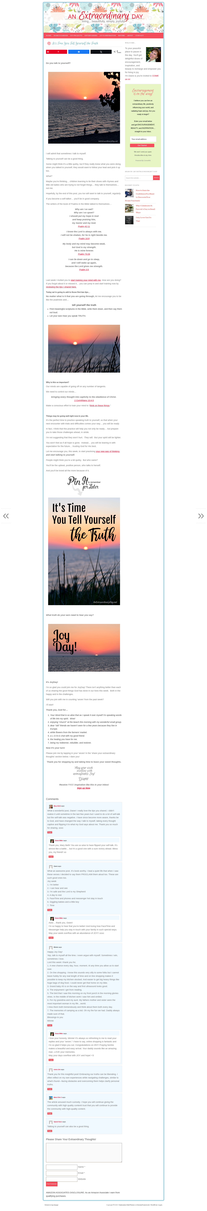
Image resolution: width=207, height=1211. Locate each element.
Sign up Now (83, 788)
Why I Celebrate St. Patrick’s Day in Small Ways (145, 209)
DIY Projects (75, 36)
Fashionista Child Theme (127, 1205)
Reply (50, 832)
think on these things (99, 405)
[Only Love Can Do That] (129, 220)
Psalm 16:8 (84, 238)
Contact (139, 35)
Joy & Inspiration (107, 36)
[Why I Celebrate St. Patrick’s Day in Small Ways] (129, 208)
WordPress (153, 1205)
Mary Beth (57, 806)
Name (81, 1167)
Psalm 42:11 (84, 226)
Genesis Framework (143, 1205)
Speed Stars (58, 1122)
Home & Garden (60, 36)
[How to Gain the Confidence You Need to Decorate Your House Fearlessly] (129, 193)
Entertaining (90, 36)
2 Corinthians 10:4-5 (84, 400)
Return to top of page (51, 1205)
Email (80, 1173)
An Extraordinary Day (62, 12)
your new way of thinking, (108, 451)
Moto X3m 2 (58, 1097)
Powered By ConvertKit (143, 160)
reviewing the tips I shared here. (61, 287)
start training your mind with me (86, 280)
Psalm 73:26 (84, 254)
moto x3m (57, 1069)
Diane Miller (59, 840)
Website (82, 1179)
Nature (121, 36)
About (129, 36)
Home (48, 35)
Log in (160, 1205)
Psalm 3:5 (84, 269)
